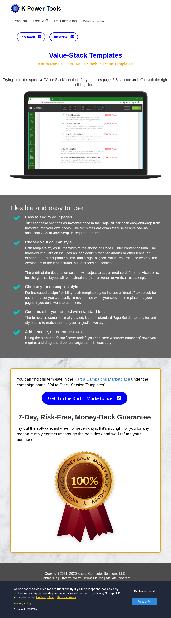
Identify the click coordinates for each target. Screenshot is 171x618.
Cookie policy (45, 597)
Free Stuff (40, 21)
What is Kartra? (94, 21)
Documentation (65, 21)
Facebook (27, 37)
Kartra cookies (66, 597)
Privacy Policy (22, 603)
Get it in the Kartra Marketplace (80, 398)
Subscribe (60, 37)
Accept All (144, 601)
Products (20, 21)
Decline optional (144, 591)
